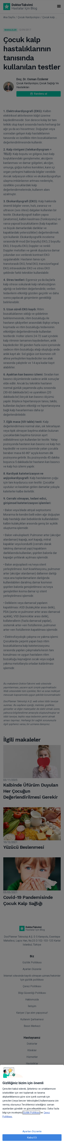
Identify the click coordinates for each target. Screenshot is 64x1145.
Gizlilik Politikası (31, 1112)
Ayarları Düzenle (32, 1131)
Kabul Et (32, 1137)
